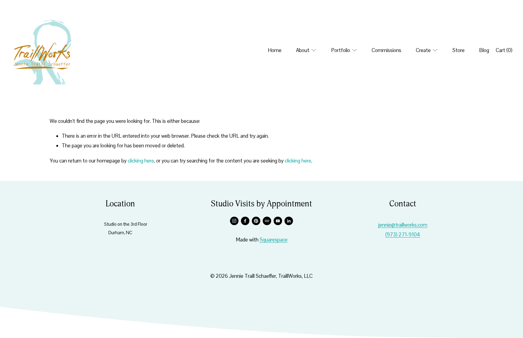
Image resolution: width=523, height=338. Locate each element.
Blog (484, 50)
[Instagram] (234, 221)
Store (458, 50)
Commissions (386, 50)
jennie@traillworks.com (402, 225)
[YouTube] (278, 221)
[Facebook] (245, 221)
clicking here (141, 160)
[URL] (267, 221)
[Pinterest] (256, 221)
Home (274, 50)
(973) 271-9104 (402, 234)
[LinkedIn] (289, 221)
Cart (504, 50)
